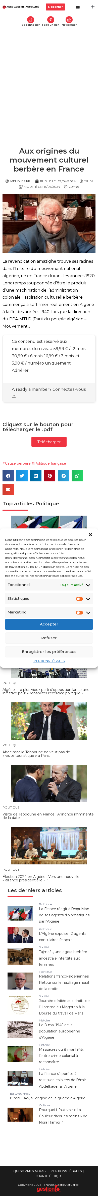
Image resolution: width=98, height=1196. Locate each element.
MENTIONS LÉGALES (49, 661)
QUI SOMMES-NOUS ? (29, 1171)
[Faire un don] (50, 19)
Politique (47, 504)
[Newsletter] (69, 19)
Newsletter (69, 24)
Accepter (49, 624)
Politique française (50, 463)
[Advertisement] (49, 80)
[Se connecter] (30, 19)
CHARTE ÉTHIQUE (49, 1176)
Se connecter (31, 24)
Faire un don (50, 24)
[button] (90, 534)
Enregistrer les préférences (49, 651)
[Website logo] (21, 7)
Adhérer (20, 370)
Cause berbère (18, 463)
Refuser (49, 637)
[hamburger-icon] (77, 7)
